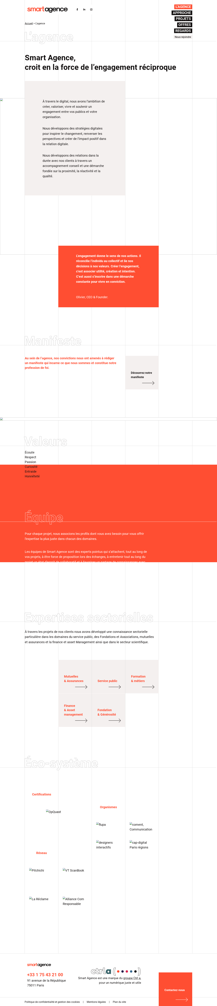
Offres (184, 25)
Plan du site (119, 1001)
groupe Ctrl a (131, 978)
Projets (183, 19)
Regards (183, 31)
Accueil (29, 23)
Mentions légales (96, 1001)
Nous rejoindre (183, 37)
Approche (182, 13)
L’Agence (183, 7)
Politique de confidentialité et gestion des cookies (52, 1001)
